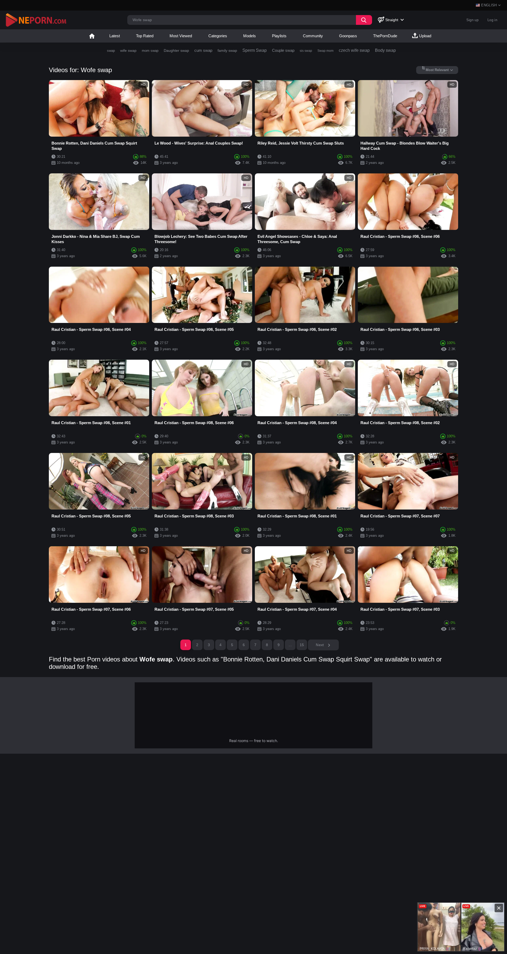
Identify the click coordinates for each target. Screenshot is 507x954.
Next (320, 645)
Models (249, 36)
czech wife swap (354, 50)
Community (313, 36)
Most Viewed (181, 36)
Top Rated (144, 36)
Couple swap (283, 50)
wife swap (128, 50)
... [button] (290, 645)
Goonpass (348, 36)
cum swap (203, 50)
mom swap (150, 51)
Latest (114, 36)
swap (111, 51)
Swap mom (325, 51)
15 (302, 645)
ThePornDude (385, 36)
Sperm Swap (254, 50)
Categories (217, 36)
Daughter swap (176, 50)
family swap (227, 50)
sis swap (306, 51)
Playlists (279, 36)
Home (91, 36)
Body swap (385, 50)
